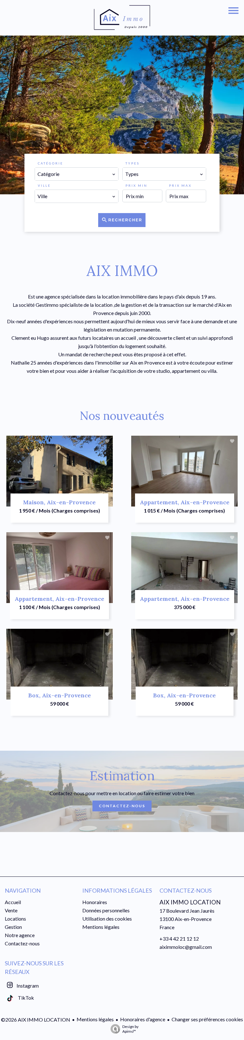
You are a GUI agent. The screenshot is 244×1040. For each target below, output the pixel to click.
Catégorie (50, 163)
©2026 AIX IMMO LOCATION (35, 1020)
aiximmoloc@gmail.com (185, 947)
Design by (130, 1029)
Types (132, 163)
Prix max (180, 185)
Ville (44, 185)
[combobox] (76, 174)
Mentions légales (95, 1019)
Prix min (136, 185)
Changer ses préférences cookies (207, 1019)
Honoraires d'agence (142, 1019)
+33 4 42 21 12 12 (179, 939)
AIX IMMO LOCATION (190, 902)
